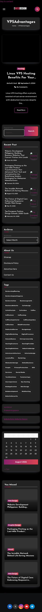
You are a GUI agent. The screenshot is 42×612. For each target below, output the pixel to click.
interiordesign (30, 353)
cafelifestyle (10, 310)
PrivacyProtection (21, 367)
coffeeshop (22, 315)
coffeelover (9, 315)
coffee (33, 310)
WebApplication (11, 386)
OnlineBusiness (27, 363)
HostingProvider (28, 343)
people (7, 367)
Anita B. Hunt (12, 83)
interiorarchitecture (13, 353)
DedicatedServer (11, 329)
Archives (7, 236)
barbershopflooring (12, 291)
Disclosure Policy (11, 263)
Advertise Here (10, 269)
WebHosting (26, 391)
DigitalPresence (28, 334)
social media (20, 372)
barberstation (10, 301)
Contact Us (9, 275)
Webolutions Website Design (16, 419)
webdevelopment (11, 391)
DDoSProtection (24, 324)
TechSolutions (10, 377)
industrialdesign (28, 348)
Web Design (12, 501)
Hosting (21, 69)
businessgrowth (26, 301)
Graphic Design (14, 525)
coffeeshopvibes (29, 320)
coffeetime (9, 324)
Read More (21, 110)
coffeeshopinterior (12, 320)
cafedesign (26, 305)
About (10, 549)
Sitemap (7, 257)
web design (25, 386)
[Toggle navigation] (4, 9)
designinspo (26, 329)
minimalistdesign (11, 363)
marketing (21, 358)
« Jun (6, 469)
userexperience (11, 382)
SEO (33, 367)
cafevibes (23, 310)
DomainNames (10, 339)
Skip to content (6, 1)
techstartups (25, 377)
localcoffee (9, 358)
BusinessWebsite (11, 305)
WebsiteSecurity (11, 396)
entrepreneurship (26, 339)
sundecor (8, 407)
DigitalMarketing (11, 334)
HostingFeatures (11, 343)
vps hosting (25, 382)
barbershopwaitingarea (14, 296)
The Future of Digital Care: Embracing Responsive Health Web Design (16, 201)
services (8, 372)
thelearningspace (11, 410)
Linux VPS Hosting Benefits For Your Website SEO (21, 77)
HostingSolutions (11, 348)
